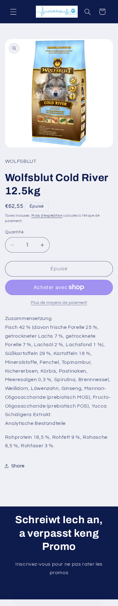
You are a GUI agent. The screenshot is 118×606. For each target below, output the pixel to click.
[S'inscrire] (98, 598)
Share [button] (18, 466)
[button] (13, 11)
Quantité (14, 232)
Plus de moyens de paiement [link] (59, 303)
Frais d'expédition (47, 215)
